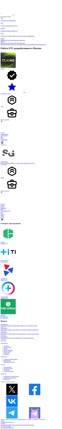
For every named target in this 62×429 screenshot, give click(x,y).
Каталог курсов (8, 351)
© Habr (2, 420)
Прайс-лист (7, 379)
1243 (10, 419)
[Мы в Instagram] (34, 406)
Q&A (4, 427)
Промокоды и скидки (9, 362)
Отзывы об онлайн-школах (11, 359)
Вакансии (3, 44)
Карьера (8, 427)
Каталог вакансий (8, 350)
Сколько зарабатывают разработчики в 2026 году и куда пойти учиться (19, 325)
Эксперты (24, 44)
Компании (30, 44)
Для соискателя (8, 367)
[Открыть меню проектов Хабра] (1, 13)
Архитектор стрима (6, 93)
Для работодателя (8, 368)
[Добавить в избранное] (2, 143)
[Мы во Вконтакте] (12, 406)
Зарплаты (39, 44)
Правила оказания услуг (10, 377)
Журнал (44, 44)
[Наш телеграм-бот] (34, 418)
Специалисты (9, 44)
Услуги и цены (7, 347)
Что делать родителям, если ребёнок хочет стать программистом (17, 338)
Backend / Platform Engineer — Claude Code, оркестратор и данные (18, 163)
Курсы (11, 427)
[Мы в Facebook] (34, 394)
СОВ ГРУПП (4, 161)
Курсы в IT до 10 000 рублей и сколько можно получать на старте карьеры (20, 334)
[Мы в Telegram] (12, 418)
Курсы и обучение (17, 44)
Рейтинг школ (7, 360)
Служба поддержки (9, 371)
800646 (20, 419)
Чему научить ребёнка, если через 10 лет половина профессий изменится (19, 329)
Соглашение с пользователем (11, 376)
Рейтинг (35, 44)
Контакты (6, 354)
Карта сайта (7, 352)
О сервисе (6, 346)
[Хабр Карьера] (6, 15)
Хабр (2, 427)
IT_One (2, 69)
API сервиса (7, 370)
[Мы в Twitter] (12, 394)
